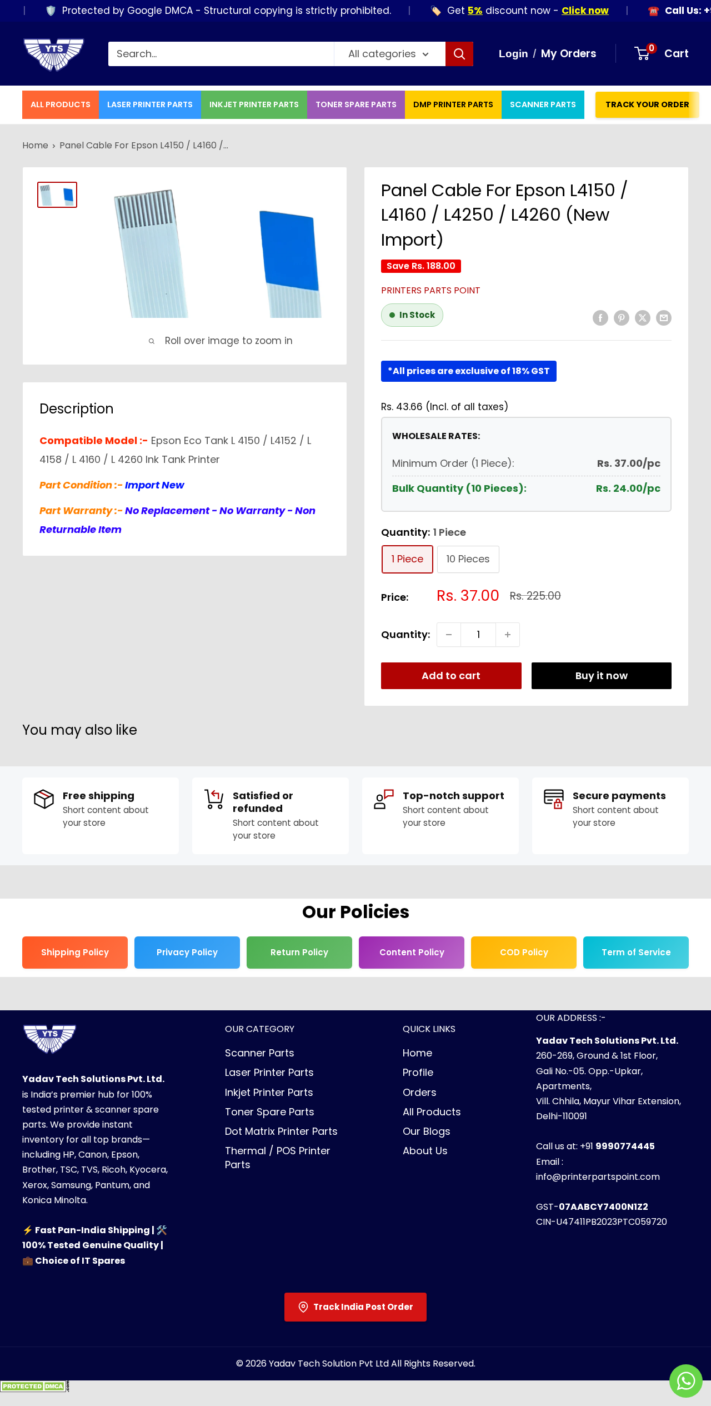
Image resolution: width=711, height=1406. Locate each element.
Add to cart (451, 675)
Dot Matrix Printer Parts (281, 1131)
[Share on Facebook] (600, 317)
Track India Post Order (363, 1307)
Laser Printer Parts (150, 104)
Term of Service (636, 952)
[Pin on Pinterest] (621, 317)
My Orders (569, 53)
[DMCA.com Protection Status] (34, 1390)
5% (456, 10)
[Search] (459, 54)
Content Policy (411, 952)
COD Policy (524, 952)
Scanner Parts (543, 104)
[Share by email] (664, 317)
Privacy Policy (187, 952)
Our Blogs (426, 1131)
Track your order (647, 104)
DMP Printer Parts (453, 104)
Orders (420, 1092)
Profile (418, 1072)
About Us (425, 1151)
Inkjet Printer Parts (254, 104)
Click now (566, 10)
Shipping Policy (75, 952)
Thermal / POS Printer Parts (278, 1157)
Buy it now (601, 675)
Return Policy (299, 952)
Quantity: (405, 634)
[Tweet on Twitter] (642, 317)
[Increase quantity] (507, 634)
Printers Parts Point (430, 290)
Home (35, 145)
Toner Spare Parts (356, 104)
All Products (61, 104)
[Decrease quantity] (448, 634)
